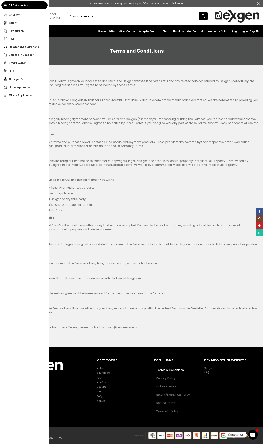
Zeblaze (102, 387)
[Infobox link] (50, 16)
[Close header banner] (258, 3)
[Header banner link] (131, 3)
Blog (206, 372)
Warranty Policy (167, 411)
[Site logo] (237, 16)
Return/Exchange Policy (173, 395)
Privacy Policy (166, 378)
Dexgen (209, 368)
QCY (100, 377)
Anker (100, 368)
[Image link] (51, 366)
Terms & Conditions (170, 370)
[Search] (203, 16)
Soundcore (104, 372)
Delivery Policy (166, 386)
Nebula (101, 400)
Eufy (99, 396)
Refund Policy (165, 403)
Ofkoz (100, 391)
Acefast (102, 382)
